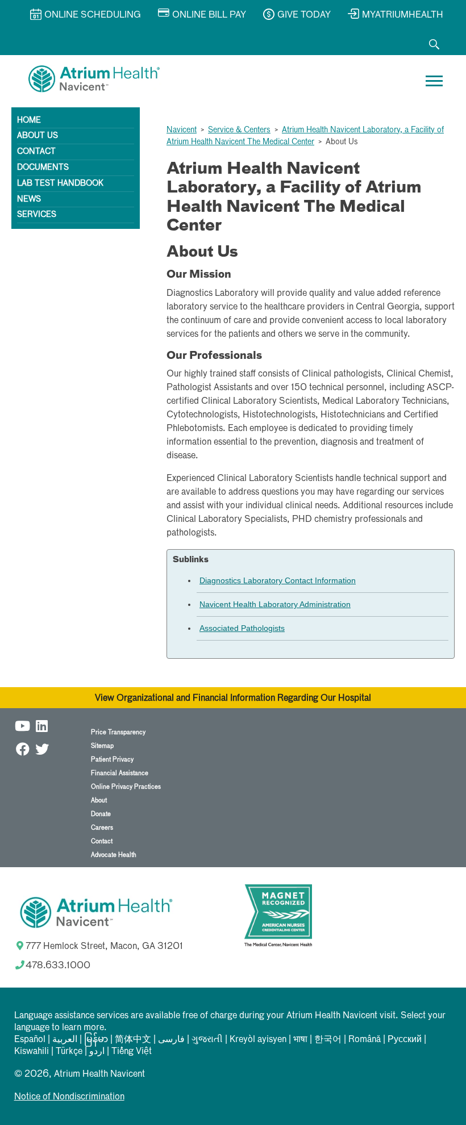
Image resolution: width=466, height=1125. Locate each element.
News (29, 199)
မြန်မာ (96, 1039)
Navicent (182, 130)
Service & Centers (239, 130)
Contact (36, 152)
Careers (102, 828)
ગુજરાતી (207, 1039)
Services (36, 215)
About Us (37, 136)
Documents (43, 168)
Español (29, 1039)
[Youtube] (22, 725)
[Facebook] (22, 748)
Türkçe (69, 1051)
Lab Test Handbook (60, 183)
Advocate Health (113, 855)
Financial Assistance (119, 773)
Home (29, 120)
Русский (405, 1039)
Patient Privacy (112, 759)
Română (364, 1039)
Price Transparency (118, 732)
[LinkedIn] (42, 725)
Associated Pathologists (242, 628)
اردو (97, 1051)
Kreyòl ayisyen (258, 1039)
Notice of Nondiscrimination (69, 1097)
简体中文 (133, 1039)
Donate (101, 814)
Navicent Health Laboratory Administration (275, 604)
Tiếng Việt (131, 1051)
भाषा (300, 1039)
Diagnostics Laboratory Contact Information (277, 580)
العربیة (64, 1039)
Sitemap (102, 746)
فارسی (171, 1039)
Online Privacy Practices (126, 787)
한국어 (328, 1039)
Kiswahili (31, 1051)
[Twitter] (42, 748)
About (99, 800)
